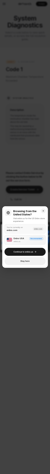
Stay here (25, 261)
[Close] (43, 211)
